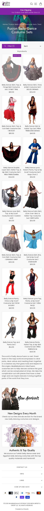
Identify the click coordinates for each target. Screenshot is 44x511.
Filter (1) (11, 46)
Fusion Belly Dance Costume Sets (23, 24)
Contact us (22, 467)
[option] (22, 11)
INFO (22, 474)
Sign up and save (22, 487)
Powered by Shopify (22, 509)
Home (5, 24)
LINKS (22, 480)
